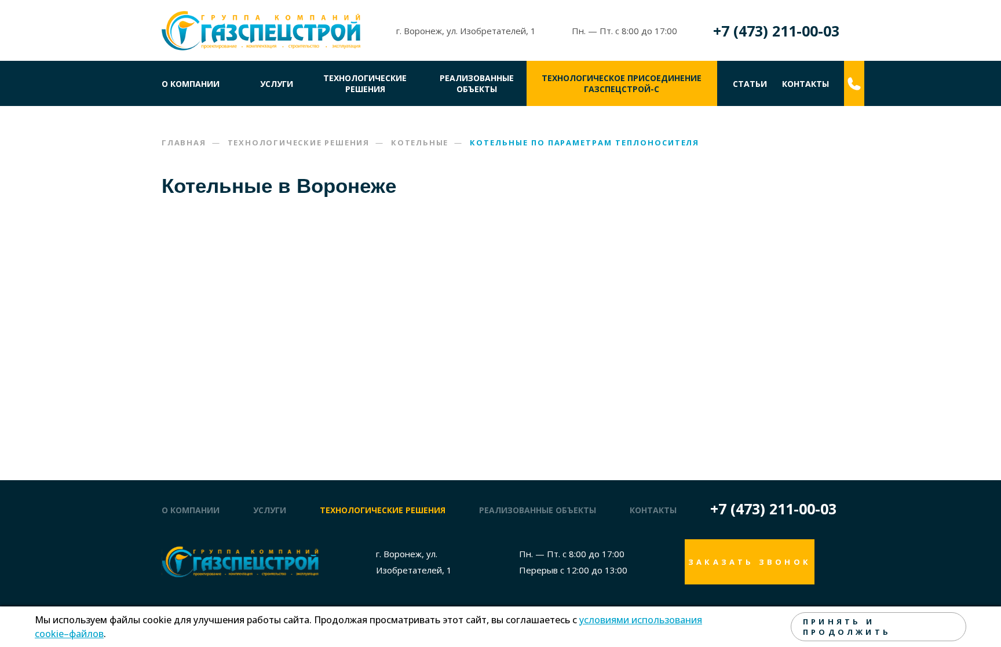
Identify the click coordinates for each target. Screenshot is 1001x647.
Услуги (276, 83)
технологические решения (382, 510)
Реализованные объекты (477, 83)
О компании (191, 83)
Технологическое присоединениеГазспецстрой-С (622, 83)
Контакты (805, 83)
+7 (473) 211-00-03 (776, 31)
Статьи (750, 83)
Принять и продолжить (847, 626)
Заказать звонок (749, 562)
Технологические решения (365, 83)
